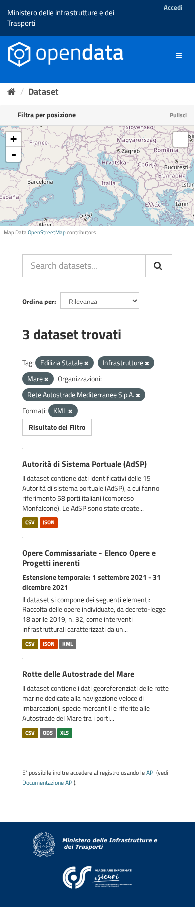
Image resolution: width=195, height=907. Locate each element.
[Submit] (159, 265)
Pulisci (178, 115)
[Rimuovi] (86, 363)
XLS (64, 733)
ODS (48, 733)
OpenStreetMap (47, 232)
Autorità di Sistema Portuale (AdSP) (84, 464)
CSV (30, 523)
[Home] (12, 91)
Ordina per (38, 301)
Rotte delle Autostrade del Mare (78, 674)
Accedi (173, 7)
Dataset (43, 91)
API (150, 772)
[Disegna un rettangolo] (181, 139)
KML (67, 644)
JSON (49, 523)
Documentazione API (48, 782)
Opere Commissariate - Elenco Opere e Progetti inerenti (89, 558)
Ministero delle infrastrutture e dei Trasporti (61, 18)
